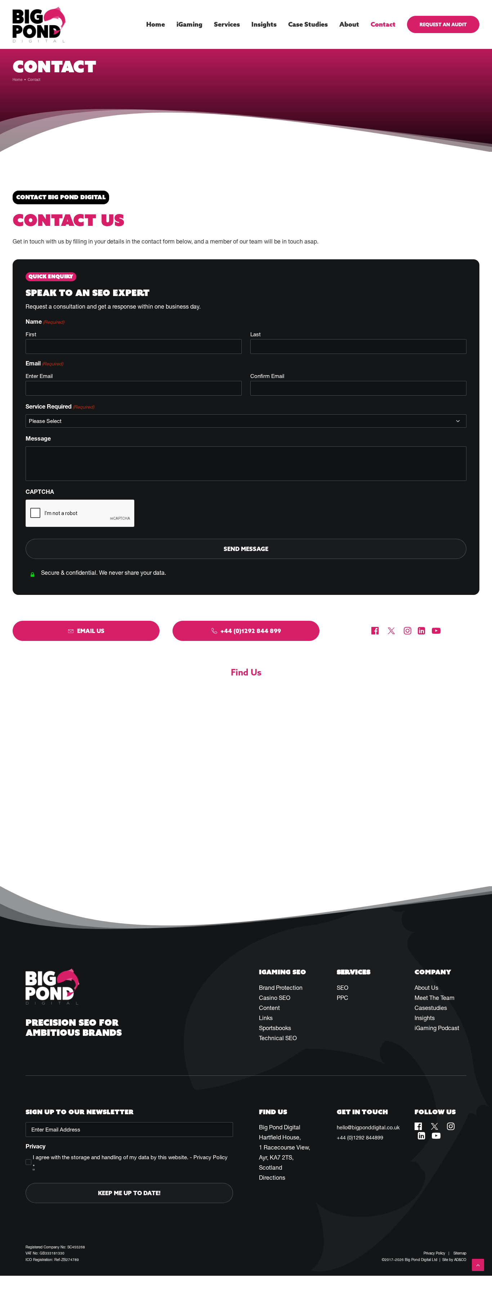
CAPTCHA (40, 491)
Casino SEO (274, 997)
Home (155, 24)
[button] (375, 632)
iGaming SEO (282, 972)
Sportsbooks (275, 1028)
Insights (264, 24)
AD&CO (460, 1259)
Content (269, 1007)
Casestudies (431, 1007)
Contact (383, 24)
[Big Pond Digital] (39, 24)
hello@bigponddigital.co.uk (368, 1127)
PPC (342, 997)
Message (38, 438)
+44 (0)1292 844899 (360, 1137)
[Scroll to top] (478, 1264)
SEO (342, 987)
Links (266, 1017)
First (31, 334)
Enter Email (39, 376)
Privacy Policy (210, 1157)
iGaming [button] (189, 24)
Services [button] (227, 24)
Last (255, 334)
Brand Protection (281, 987)
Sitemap (459, 1253)
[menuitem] (158, 24)
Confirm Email (267, 376)
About (349, 24)
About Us (426, 987)
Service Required (60, 406)
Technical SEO (278, 1038)
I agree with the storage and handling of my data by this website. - (130, 1162)
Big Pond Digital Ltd (421, 1259)
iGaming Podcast (437, 1028)
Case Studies (308, 24)
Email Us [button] (90, 630)
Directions (272, 1177)
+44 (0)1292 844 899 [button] (250, 630)
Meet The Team (435, 997)
